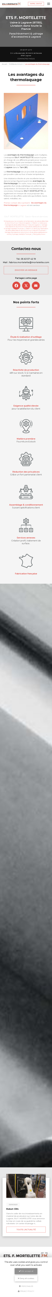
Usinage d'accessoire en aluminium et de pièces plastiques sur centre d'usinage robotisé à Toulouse (25, 226)
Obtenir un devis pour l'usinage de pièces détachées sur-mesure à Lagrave (26, 224)
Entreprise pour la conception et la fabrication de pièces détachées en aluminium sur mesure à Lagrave (26, 222)
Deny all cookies (26, 1278)
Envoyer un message (26, 270)
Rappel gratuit (36, 4)
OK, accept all (27, 1271)
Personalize (27, 1286)
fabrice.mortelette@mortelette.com (29, 262)
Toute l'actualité (26, 1229)
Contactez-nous (26, 58)
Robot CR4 (12, 1209)
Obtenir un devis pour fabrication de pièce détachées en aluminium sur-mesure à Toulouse (27, 229)
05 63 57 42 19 (26, 50)
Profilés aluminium (16, 64)
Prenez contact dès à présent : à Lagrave (25, 204)
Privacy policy (27, 1291)
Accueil (4, 64)
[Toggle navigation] (48, 4)
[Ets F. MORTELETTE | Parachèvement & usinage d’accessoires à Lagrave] (11, 3)
